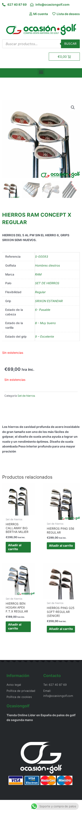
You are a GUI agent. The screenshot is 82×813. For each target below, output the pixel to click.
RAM (38, 274)
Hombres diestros (47, 265)
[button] (41, 71)
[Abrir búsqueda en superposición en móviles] (41, 43)
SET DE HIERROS (47, 283)
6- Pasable (42, 309)
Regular (40, 292)
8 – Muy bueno (45, 323)
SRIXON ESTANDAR (49, 301)
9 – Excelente (44, 336)
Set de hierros (26, 395)
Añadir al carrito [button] (14, 547)
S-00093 (41, 256)
